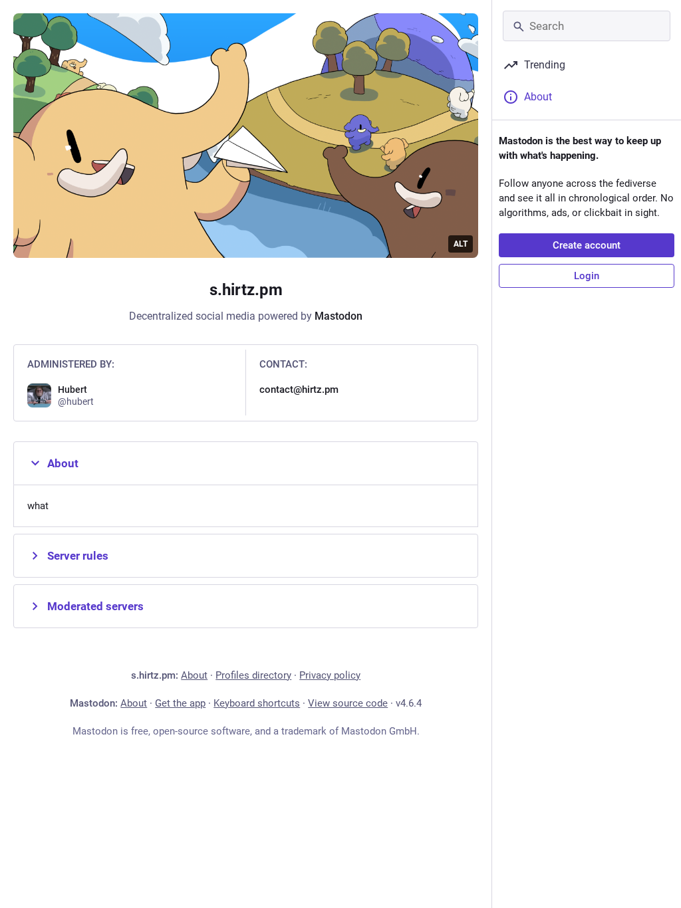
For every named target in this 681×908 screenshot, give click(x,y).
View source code (348, 703)
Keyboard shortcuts (256, 703)
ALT (461, 244)
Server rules (77, 555)
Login (586, 276)
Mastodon (338, 316)
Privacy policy (329, 675)
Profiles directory (253, 675)
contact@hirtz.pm (299, 390)
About (62, 463)
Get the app (180, 703)
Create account (586, 245)
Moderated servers (95, 606)
